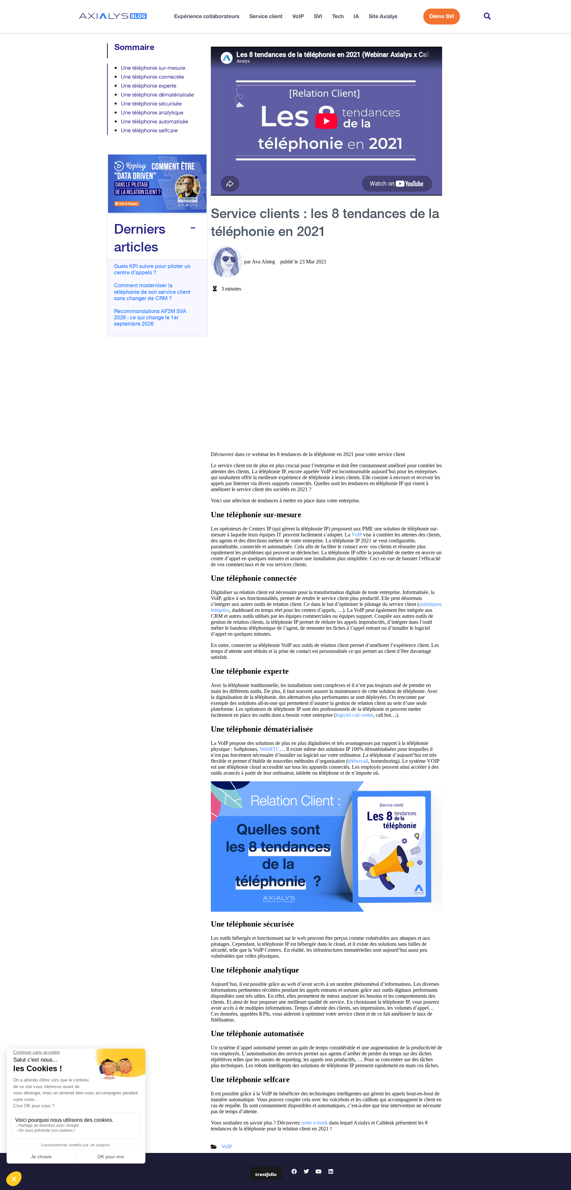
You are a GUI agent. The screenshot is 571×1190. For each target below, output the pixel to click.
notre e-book (314, 1122)
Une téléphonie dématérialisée (157, 95)
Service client (266, 16)
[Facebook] (294, 1171)
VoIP (298, 16)
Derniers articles (140, 236)
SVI (318, 16)
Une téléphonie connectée (152, 77)
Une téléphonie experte (148, 86)
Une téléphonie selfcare (149, 131)
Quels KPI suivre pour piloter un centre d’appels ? (152, 269)
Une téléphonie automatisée (154, 122)
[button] (487, 16)
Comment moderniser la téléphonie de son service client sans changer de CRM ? (152, 291)
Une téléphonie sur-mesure (153, 68)
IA (356, 16)
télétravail (358, 761)
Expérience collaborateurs (207, 16)
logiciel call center (354, 715)
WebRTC (270, 749)
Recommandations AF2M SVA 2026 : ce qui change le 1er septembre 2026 (150, 317)
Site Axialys (383, 16)
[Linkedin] (330, 1171)
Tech (338, 16)
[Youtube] (318, 1171)
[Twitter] (306, 1171)
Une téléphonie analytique (152, 113)
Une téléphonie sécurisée (151, 104)
